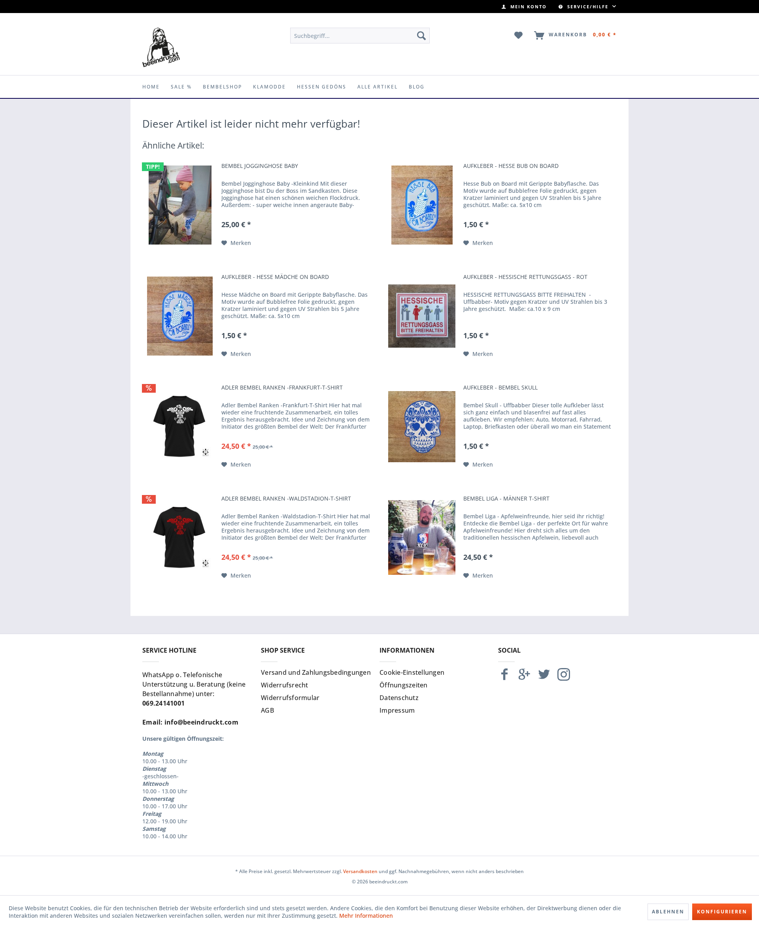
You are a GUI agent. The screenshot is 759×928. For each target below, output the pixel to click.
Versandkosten (360, 871)
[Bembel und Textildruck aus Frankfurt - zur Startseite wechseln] (161, 47)
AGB (267, 710)
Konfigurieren (722, 911)
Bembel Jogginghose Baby (259, 165)
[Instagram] (563, 677)
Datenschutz (399, 697)
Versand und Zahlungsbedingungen (316, 672)
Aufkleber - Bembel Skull (500, 387)
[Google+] (524, 677)
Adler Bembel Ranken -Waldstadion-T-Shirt (286, 498)
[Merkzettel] (518, 35)
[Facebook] (504, 677)
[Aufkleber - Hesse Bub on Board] (421, 205)
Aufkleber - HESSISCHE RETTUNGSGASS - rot (525, 276)
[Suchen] (421, 35)
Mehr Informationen (366, 915)
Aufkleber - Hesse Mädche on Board (275, 276)
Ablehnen (668, 911)
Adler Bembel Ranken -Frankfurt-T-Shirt (282, 387)
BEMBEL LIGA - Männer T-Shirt (506, 498)
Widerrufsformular (290, 697)
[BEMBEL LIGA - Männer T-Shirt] (421, 537)
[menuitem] (524, 6)
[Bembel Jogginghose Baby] (179, 205)
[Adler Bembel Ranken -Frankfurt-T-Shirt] (179, 426)
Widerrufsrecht (284, 685)
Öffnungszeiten (404, 685)
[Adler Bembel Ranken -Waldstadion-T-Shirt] (179, 537)
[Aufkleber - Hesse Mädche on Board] (179, 316)
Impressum (397, 710)
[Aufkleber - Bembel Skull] (421, 426)
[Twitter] (544, 677)
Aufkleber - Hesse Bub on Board (511, 165)
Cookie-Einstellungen (412, 672)
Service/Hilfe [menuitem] (587, 6)
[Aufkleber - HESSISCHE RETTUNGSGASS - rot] (421, 316)
